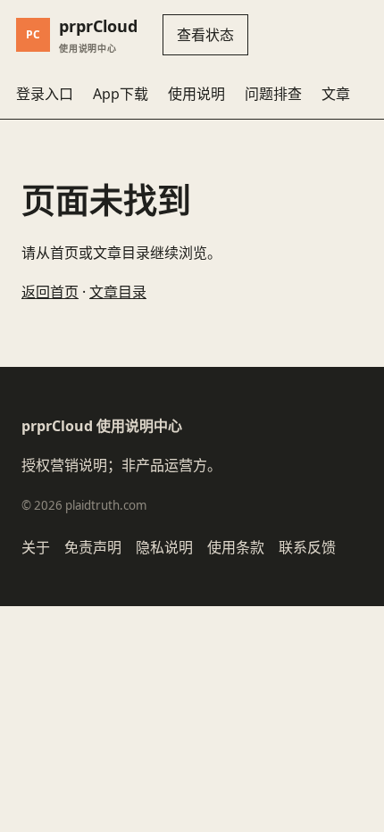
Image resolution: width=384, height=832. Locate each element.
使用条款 (235, 547)
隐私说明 (164, 547)
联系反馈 (307, 547)
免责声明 (92, 547)
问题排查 (273, 94)
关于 (35, 547)
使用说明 (196, 94)
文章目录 (117, 292)
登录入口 (44, 94)
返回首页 (50, 292)
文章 (335, 94)
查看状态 (205, 35)
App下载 (120, 94)
